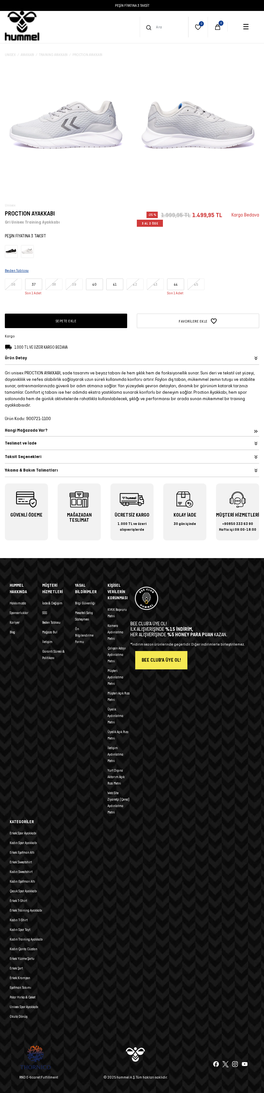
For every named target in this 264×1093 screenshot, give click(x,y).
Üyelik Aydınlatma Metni (115, 715)
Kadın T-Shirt (19, 920)
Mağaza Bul (49, 632)
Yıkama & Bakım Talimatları (31, 470)
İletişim (47, 642)
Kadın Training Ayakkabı (26, 939)
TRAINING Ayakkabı (53, 54)
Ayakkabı (27, 54)
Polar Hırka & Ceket (22, 997)
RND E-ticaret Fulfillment (38, 1077)
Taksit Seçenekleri (23, 456)
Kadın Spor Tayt (20, 930)
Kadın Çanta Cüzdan (23, 949)
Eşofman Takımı (20, 987)
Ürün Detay (16, 357)
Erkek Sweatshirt (21, 862)
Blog (12, 632)
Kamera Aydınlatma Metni (115, 632)
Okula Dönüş (18, 1016)
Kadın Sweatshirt (21, 872)
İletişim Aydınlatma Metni (115, 754)
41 (115, 284)
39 (74, 284)
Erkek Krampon (20, 978)
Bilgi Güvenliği (85, 603)
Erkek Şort (16, 968)
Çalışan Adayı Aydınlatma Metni (117, 654)
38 (54, 284)
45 (196, 284)
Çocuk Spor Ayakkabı (23, 891)
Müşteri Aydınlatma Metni (115, 677)
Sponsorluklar (19, 613)
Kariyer (15, 622)
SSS (44, 613)
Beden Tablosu (51, 622)
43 (155, 284)
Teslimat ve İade (20, 443)
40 (94, 284)
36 (13, 284)
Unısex (10, 54)
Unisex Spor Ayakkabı (24, 1007)
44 (176, 284)
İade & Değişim (52, 603)
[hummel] (22, 26)
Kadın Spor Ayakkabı (23, 843)
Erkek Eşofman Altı (22, 852)
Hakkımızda (18, 603)
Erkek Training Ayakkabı (26, 910)
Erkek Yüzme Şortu (22, 958)
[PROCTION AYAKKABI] (11, 251)
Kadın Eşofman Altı (22, 881)
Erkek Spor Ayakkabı (23, 833)
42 (135, 284)
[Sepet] (217, 27)
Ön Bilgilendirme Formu (84, 635)
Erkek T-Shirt (18, 901)
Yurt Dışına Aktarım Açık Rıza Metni (116, 776)
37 (33, 284)
